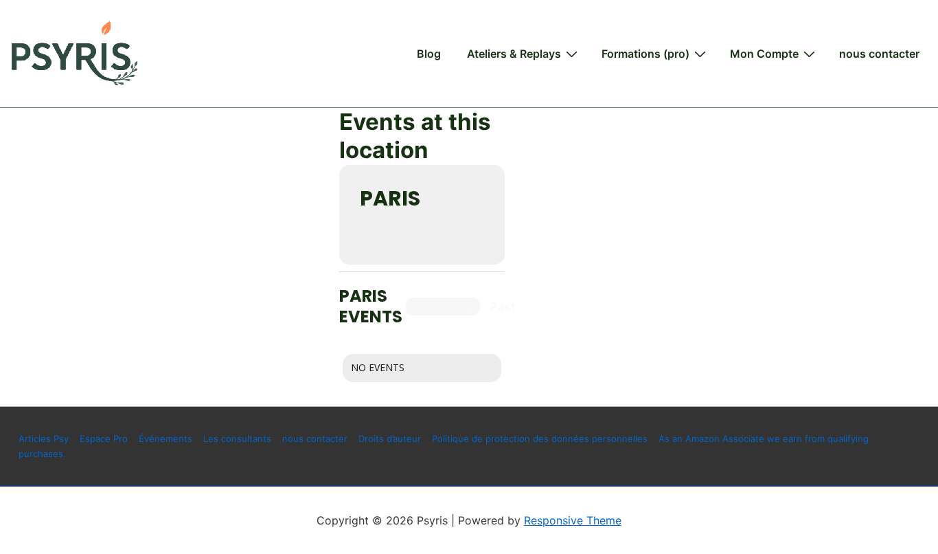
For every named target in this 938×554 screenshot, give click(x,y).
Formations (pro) (645, 53)
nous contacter (879, 53)
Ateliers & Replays (514, 53)
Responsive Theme (572, 520)
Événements (165, 438)
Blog (429, 53)
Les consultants (237, 438)
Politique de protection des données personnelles (540, 438)
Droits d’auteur (389, 438)
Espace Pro (104, 438)
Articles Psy (44, 438)
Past (503, 306)
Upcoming (443, 306)
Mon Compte (764, 53)
